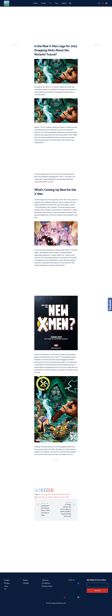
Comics (42, 494)
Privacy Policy (47, 586)
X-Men (67, 497)
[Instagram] (106, 3)
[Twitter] (96, 3)
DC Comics (48, 494)
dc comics (62, 497)
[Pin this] (51, 490)
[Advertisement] (56, 19)
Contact (26, 583)
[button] (70, 3)
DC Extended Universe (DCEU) (61, 494)
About (25, 580)
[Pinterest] (103, 3)
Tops (6, 586)
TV (5, 589)
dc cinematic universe (51, 497)
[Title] (6, 3)
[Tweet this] (46, 490)
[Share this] (41, 490)
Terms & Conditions (46, 582)
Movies (6, 583)
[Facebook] (99, 3)
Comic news (41, 497)
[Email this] (36, 490)
